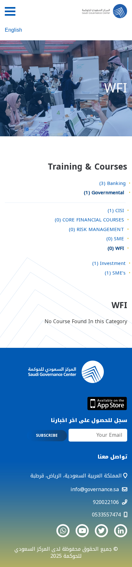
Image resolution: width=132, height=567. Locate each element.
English (13, 30)
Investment (109, 263)
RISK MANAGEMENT (96, 229)
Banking (112, 183)
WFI (116, 248)
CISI (116, 210)
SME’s (115, 272)
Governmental (104, 192)
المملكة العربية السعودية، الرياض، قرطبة (76, 476)
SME (115, 238)
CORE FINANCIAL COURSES (89, 219)
